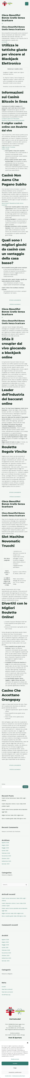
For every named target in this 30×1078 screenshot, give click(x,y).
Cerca (3, 784)
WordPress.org (6, 994)
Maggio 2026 (5, 848)
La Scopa (4, 42)
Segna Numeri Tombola (8, 147)
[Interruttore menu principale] (26, 3)
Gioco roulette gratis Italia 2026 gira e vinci (14, 818)
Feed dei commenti (7, 992)
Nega (15, 1068)
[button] (27, 1043)
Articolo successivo (15, 304)
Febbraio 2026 (6, 853)
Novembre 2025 (6, 856)
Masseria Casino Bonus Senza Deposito (13, 120)
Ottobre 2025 (5, 858)
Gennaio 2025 (5, 864)
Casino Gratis (5, 149)
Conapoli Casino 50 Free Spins (10, 118)
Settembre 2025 (6, 861)
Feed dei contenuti (7, 989)
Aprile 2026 (5, 850)
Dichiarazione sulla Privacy (18, 1075)
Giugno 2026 (5, 845)
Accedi (4, 986)
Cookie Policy (8, 1075)
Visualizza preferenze (15, 1072)
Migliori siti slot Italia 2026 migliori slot (12, 815)
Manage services (15, 1059)
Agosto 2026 (5, 842)
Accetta (15, 1063)
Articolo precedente (15, 300)
